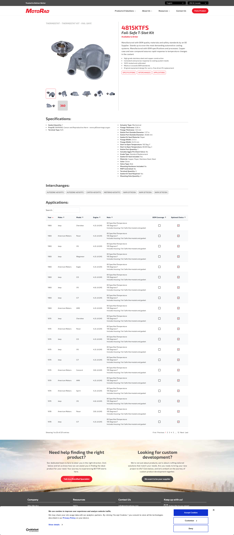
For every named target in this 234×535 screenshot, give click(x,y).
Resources (163, 11)
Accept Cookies (191, 513)
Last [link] (186, 432)
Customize (189, 521)
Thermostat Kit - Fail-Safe (77, 23)
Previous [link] (160, 432)
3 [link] (169, 432)
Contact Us (181, 11)
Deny (191, 528)
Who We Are (33, 506)
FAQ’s (75, 506)
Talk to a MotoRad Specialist (76, 479)
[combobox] (172, 2)
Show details (54, 525)
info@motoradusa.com (128, 506)
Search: (49, 210)
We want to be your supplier (157, 479)
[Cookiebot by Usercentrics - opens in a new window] (32, 530)
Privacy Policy (69, 518)
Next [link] (182, 432)
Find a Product (200, 11)
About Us (146, 11)
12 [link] (178, 432)
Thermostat (53, 23)
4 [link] (171, 432)
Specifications (129, 72)
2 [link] (167, 432)
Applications (159, 72)
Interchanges (144, 72)
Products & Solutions (124, 11)
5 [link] (173, 432)
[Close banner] (213, 510)
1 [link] (165, 432)
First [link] (154, 432)
